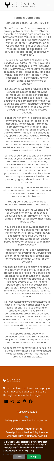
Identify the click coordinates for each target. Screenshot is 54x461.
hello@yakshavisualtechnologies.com (27, 420)
